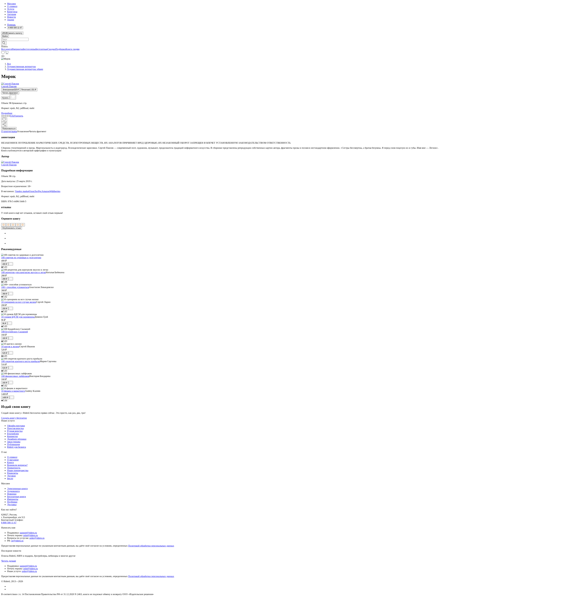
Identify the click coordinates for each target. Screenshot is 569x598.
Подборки (60, 49)
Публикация (13, 444)
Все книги (6, 49)
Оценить (18, 116)
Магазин (11, 3)
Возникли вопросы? (17, 465)
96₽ (4, 323)
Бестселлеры (29, 49)
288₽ (4, 279)
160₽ (4, 338)
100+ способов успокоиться (15, 287)
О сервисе (12, 6)
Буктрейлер (13, 433)
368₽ (4, 294)
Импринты (17, 49)
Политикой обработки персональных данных (151, 545)
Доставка (11, 504)
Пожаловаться (8, 128)
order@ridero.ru (36, 538)
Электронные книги (17, 488)
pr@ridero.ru (17, 540)
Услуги (10, 9)
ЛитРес (38, 191)
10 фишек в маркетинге (13, 391)
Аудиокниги (13, 491)
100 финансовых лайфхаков (15, 376)
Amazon (46, 191)
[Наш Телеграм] (8, 589)
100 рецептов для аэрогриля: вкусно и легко (23, 272)
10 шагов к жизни (10, 346)
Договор (11, 476)
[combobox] (284, 39)
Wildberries (55, 191)
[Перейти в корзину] (7, 53)
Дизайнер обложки (16, 439)
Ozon (31, 191)
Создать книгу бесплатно (14, 418)
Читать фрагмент (10, 93)
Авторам (11, 14)
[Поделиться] (4, 124)
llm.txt (10, 478)
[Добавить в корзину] (13, 96)
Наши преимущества (17, 470)
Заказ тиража (13, 441)
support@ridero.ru (28, 532)
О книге (5, 131)
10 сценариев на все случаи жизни (18, 302)
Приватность (13, 468)
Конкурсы (12, 11)
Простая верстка (15, 428)
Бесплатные (42, 49)
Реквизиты (12, 473)
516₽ (4, 368)
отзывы (13, 131)
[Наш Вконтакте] (8, 586)
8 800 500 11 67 (8, 522)
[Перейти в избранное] (3, 53)
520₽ (4, 353)
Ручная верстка (15, 431)
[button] (284, 43)
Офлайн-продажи (16, 425)
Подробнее (6, 113)
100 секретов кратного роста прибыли (20, 361)
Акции (10, 19)
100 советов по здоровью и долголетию (21, 257)
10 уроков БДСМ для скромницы (18, 317)
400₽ (4, 264)
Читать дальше (8, 561)
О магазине (13, 460)
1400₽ (5, 397)
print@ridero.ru (30, 535)
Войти (5, 36)
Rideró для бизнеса (16, 447)
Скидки (51, 49)
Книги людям (72, 49)
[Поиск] (4, 43)
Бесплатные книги (16, 496)
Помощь (11, 24)
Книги (10, 462)
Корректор (12, 436)
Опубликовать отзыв (11, 228)
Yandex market (22, 191)
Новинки (11, 494)
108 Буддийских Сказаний (14, 331)
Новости (11, 17)
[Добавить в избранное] (4, 119)
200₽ (4, 308)
